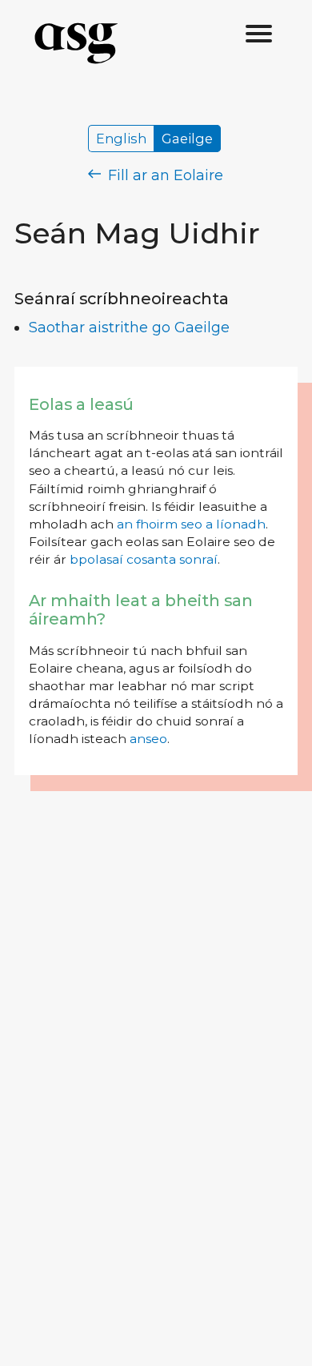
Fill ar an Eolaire (163, 175)
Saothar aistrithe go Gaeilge (129, 327)
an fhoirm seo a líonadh (191, 524)
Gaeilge (187, 139)
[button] (259, 34)
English (121, 139)
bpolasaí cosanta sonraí (144, 559)
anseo (148, 738)
